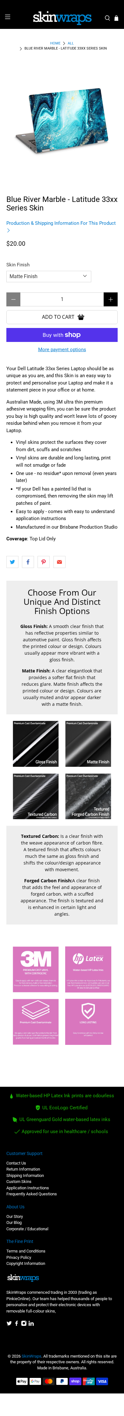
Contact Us (16, 1163)
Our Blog (14, 1222)
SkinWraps (31, 1356)
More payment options (62, 349)
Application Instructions (27, 1188)
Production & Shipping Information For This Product (61, 223)
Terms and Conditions (25, 1251)
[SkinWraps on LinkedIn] (31, 1324)
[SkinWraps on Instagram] (24, 1324)
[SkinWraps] (62, 18)
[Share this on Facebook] (28, 562)
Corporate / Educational (27, 1228)
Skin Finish (18, 265)
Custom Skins (18, 1181)
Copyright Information (25, 1263)
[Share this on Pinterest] (44, 562)
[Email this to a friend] (59, 562)
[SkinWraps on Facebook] (16, 1324)
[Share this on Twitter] (12, 562)
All (71, 43)
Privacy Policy (18, 1257)
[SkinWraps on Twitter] (9, 1324)
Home (55, 43)
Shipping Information (25, 1175)
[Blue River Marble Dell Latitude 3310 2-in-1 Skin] (62, 121)
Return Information (23, 1169)
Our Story (14, 1216)
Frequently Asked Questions (31, 1194)
